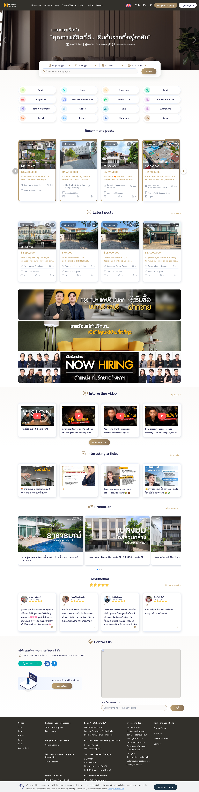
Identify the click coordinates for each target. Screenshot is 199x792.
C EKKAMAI (88, 758)
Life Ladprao (51, 731)
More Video (97, 442)
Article (90, 5)
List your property (165, 5)
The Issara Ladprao (54, 727)
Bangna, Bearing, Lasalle (57, 740)
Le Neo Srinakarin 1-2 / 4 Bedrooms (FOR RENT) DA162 (75, 259)
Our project (23, 748)
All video (175, 394)
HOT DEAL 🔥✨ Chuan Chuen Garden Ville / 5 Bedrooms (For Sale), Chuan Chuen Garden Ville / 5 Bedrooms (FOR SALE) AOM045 (119, 178)
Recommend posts (51, 5)
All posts (175, 213)
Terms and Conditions (164, 722)
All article (174, 454)
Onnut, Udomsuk (53, 775)
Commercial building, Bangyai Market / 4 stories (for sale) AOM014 (76, 178)
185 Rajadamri (51, 761)
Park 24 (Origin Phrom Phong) (97, 769)
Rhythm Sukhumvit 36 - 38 (95, 766)
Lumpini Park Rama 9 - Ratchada (98, 731)
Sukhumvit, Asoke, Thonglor (98, 754)
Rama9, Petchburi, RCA (95, 722)
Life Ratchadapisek (92, 748)
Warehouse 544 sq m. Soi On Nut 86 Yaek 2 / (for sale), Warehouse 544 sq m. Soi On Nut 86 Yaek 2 (160, 178)
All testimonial (172, 585)
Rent (20, 731)
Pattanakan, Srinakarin (95, 775)
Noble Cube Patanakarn (95, 780)
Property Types (68, 5)
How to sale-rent (162, 738)
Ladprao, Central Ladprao (58, 722)
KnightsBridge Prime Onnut (57, 780)
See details (62, 685)
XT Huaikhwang (91, 744)
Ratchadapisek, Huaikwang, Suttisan (102, 740)
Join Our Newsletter (110, 702)
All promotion (172, 508)
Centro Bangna (52, 744)
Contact (99, 5)
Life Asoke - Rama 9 (93, 727)
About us (158, 733)
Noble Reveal (90, 762)
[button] (195, 40)
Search (149, 71)
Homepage (36, 5)
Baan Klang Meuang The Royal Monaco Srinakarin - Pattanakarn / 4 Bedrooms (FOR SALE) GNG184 (37, 259)
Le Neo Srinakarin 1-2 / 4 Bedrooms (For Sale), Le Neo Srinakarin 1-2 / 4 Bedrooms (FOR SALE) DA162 (119, 259)
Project (82, 5)
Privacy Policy (160, 728)
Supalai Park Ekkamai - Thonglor (98, 734)
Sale (20, 727)
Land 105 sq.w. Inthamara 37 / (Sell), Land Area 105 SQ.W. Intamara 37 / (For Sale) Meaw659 (37, 178)
